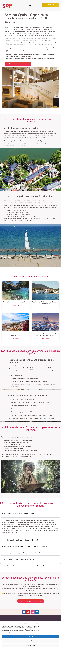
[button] (58, 623)
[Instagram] (33, 612)
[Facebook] (24, 612)
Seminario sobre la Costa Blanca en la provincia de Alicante (15, 335)
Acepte (30, 636)
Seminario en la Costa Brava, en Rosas (15, 302)
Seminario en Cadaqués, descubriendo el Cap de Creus (45, 303)
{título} (28, 649)
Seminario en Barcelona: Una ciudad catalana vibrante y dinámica (45, 335)
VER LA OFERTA (15, 305)
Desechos (30, 641)
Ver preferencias (30, 645)
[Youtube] (28, 612)
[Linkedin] (37, 612)
